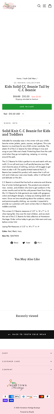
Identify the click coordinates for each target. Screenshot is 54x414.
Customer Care (11, 361)
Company (7, 369)
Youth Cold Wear (29, 78)
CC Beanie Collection (27, 83)
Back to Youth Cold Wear (29, 334)
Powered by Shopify (27, 412)
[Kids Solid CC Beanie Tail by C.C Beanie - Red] (4, 301)
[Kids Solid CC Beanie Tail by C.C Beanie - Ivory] (10, 301)
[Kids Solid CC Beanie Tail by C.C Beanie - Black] (7, 301)
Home (19, 78)
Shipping (19, 99)
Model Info (11, 123)
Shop (5, 353)
